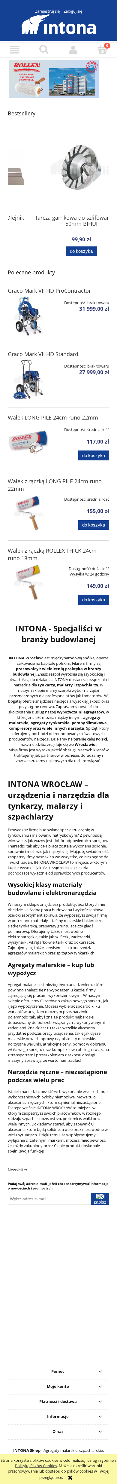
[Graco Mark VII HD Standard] (28, 379)
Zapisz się (100, 1202)
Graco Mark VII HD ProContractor (49, 290)
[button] (14, 50)
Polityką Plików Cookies (36, 1465)
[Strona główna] (58, 23)
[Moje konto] (73, 50)
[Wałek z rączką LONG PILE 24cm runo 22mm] (28, 513)
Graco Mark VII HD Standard (43, 354)
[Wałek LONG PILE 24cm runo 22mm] (28, 443)
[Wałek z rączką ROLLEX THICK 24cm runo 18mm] (28, 582)
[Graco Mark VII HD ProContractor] (28, 316)
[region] (58, 79)
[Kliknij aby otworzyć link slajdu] (58, 79)
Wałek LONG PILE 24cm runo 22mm (53, 417)
